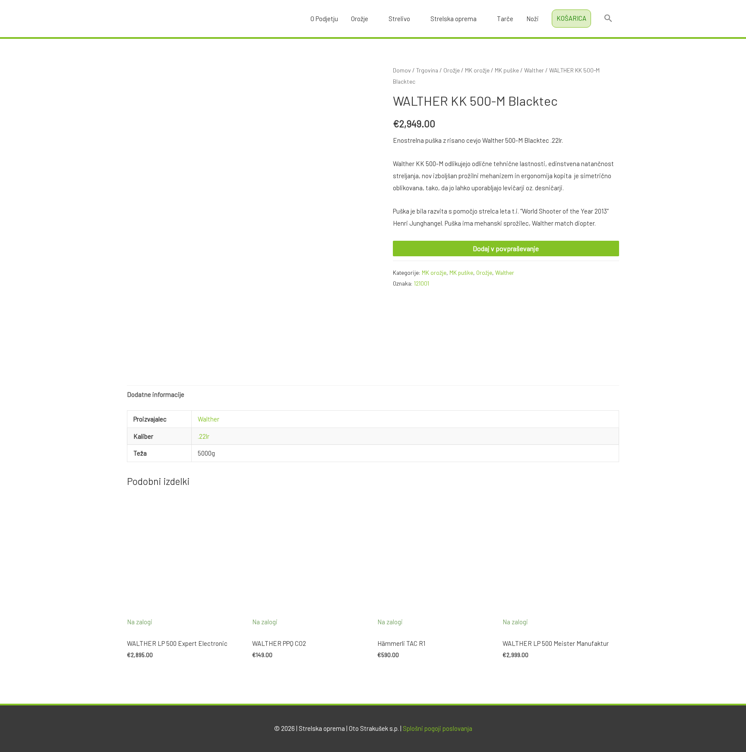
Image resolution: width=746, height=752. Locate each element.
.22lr (203, 436)
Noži (532, 18)
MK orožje (477, 70)
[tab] (155, 395)
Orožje (359, 18)
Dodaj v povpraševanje (506, 248)
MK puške (507, 70)
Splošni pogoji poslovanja (437, 728)
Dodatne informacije (155, 394)
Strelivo (399, 18)
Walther (534, 70)
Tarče (505, 18)
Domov (402, 70)
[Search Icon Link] (608, 18)
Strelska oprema (453, 18)
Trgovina (427, 70)
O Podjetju (324, 18)
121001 (421, 283)
